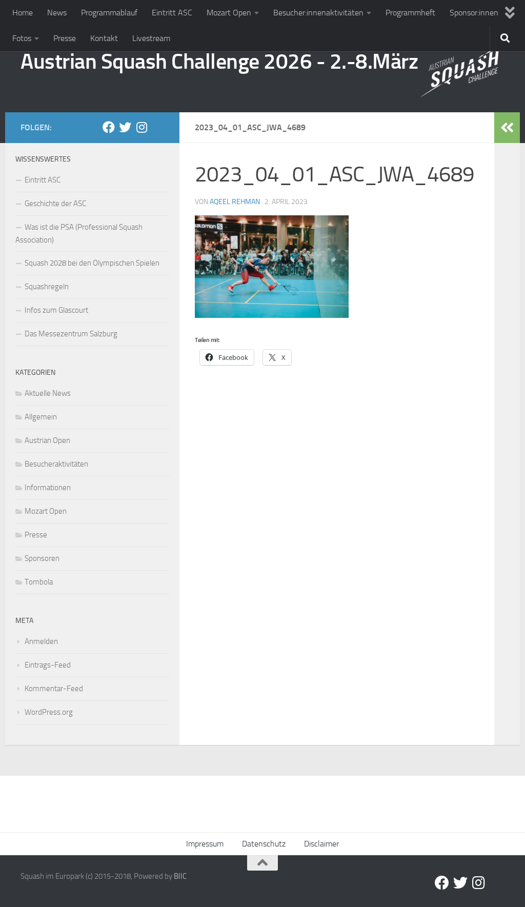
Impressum (205, 844)
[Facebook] (109, 127)
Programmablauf (109, 12)
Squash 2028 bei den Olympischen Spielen (92, 263)
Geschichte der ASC (55, 203)
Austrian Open (47, 440)
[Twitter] (125, 127)
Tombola (39, 582)
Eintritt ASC (172, 12)
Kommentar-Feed (54, 688)
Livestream (151, 38)
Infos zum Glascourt (56, 310)
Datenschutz (264, 844)
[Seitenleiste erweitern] (507, 127)
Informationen (48, 487)
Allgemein (41, 416)
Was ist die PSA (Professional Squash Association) (79, 234)
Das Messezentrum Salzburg (71, 333)
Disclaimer (321, 844)
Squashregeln (47, 286)
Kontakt (104, 38)
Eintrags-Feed (48, 665)
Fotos (21, 38)
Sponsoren (42, 558)
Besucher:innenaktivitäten (318, 12)
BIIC (180, 876)
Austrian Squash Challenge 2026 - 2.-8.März (219, 61)
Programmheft (410, 12)
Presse (64, 38)
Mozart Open (229, 12)
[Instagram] (141, 127)
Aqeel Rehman (235, 201)
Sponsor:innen (474, 12)
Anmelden (41, 641)
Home (22, 12)
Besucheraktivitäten (56, 464)
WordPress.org (49, 712)
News (57, 12)
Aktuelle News (48, 393)
